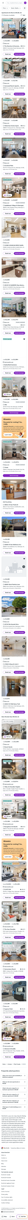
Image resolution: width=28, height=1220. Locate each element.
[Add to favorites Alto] (24, 379)
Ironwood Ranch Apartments (13, 86)
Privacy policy (4, 1194)
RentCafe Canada (5, 1174)
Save (13, 1216)
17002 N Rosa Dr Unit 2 (11, 664)
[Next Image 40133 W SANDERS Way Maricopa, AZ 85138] (23, 267)
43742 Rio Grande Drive (11, 624)
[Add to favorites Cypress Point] (24, 983)
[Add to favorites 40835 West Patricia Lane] (24, 558)
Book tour (8, 54)
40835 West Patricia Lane (12, 584)
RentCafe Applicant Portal (7, 1183)
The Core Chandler (9, 929)
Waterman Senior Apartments (13, 126)
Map (5, 1216)
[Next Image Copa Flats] (23, 307)
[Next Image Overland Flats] (23, 147)
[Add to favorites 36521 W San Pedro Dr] (24, 481)
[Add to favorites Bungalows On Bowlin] (24, 801)
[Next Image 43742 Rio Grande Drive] (23, 606)
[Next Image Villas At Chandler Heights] (23, 769)
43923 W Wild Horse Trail (12, 704)
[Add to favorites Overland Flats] (24, 139)
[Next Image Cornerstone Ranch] (23, 951)
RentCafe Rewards (6, 1177)
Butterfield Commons (10, 365)
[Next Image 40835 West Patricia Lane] (23, 566)
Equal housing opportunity (8, 1211)
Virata (6, 467)
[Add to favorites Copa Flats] (24, 299)
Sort (24, 15)
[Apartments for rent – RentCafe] (5, 1148)
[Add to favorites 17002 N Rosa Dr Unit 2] (24, 638)
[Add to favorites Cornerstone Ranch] (24, 943)
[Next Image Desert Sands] (23, 729)
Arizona (10, 1064)
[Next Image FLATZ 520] (23, 871)
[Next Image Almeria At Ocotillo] (23, 1031)
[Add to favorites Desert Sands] (24, 721)
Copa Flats (7, 325)
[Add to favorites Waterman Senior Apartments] (24, 100)
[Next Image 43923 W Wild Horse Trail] (23, 686)
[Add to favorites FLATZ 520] (24, 863)
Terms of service (5, 1191)
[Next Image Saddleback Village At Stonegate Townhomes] (23, 187)
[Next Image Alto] (23, 387)
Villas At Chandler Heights (12, 787)
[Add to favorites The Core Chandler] (24, 903)
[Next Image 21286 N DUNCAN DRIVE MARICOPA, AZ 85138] (23, 227)
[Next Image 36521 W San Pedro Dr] (23, 489)
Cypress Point (8, 1009)
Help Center (4, 1160)
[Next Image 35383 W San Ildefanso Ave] (23, 526)
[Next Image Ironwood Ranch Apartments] (23, 68)
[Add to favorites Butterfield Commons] (24, 339)
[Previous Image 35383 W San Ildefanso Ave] (4, 526)
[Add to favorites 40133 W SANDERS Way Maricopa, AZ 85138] (24, 259)
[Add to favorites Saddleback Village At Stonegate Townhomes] (24, 179)
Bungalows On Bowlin (11, 826)
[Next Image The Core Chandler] (23, 911)
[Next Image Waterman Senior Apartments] (23, 108)
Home (4, 1064)
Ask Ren (23, 1216)
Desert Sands (8, 747)
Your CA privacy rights (6, 1197)
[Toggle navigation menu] (3, 3)
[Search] (25, 3)
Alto (5, 404)
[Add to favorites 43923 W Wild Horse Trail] (24, 678)
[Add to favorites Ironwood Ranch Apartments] (24, 60)
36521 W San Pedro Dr (11, 505)
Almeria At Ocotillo (9, 1049)
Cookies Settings (5, 1203)
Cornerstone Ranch (10, 969)
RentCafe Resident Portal (7, 1186)
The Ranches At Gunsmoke (12, 46)
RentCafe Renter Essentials (8, 1180)
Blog (2, 1163)
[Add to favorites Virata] (24, 441)
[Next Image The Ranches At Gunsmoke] (23, 28)
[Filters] (25, 8)
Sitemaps (3, 1169)
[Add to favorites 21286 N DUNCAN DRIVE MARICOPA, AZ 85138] (24, 219)
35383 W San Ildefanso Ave (12, 544)
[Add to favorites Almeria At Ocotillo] (24, 1023)
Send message (19, 54)
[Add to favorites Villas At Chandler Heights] (24, 761)
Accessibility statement (7, 1200)
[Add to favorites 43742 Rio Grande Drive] (24, 598)
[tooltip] (6, 43)
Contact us (4, 1158)
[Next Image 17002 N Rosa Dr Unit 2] (23, 646)
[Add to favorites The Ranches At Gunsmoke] (24, 20)
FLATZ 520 (7, 889)
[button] (14, 28)
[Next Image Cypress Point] (23, 991)
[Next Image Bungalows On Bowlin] (23, 809)
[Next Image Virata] (23, 449)
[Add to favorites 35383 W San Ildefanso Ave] (24, 518)
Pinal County (17, 1064)
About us (3, 1155)
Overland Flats (8, 165)
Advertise (3, 1166)
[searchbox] (16, 2)
